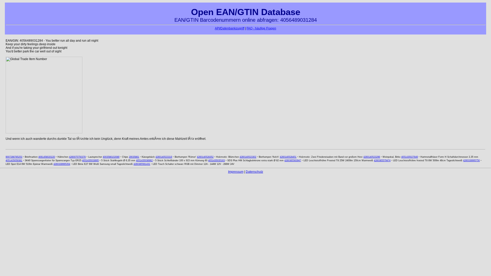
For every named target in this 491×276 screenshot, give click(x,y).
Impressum (235, 172)
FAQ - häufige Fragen (261, 28)
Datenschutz (254, 172)
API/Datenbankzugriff (229, 28)
